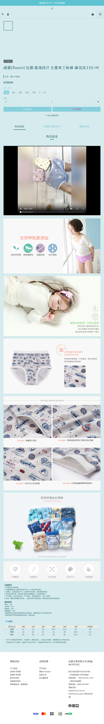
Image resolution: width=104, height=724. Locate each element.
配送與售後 (14, 678)
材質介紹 (42, 675)
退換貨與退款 (15, 681)
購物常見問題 (15, 675)
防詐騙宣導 (43, 678)
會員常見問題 (15, 671)
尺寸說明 (9, 621)
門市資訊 (42, 668)
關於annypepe (45, 671)
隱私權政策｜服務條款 (19, 684)
